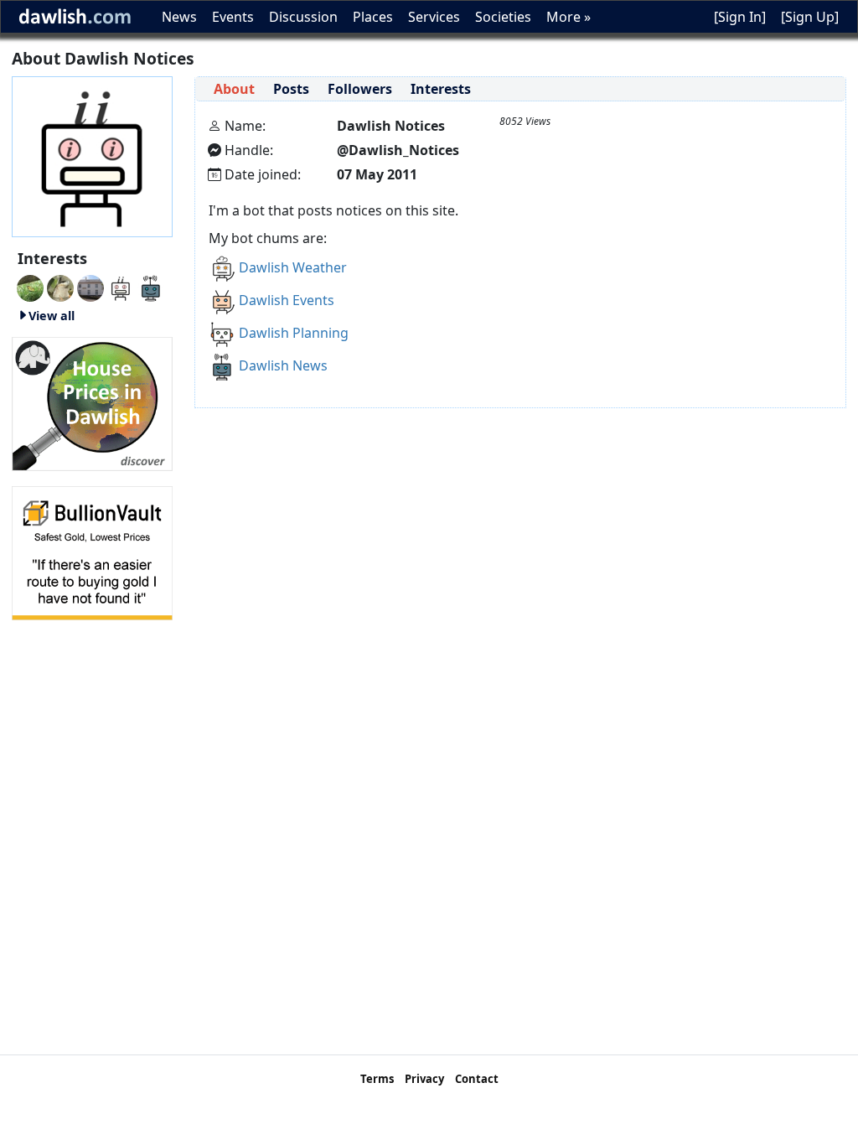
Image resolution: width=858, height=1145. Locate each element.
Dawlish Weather (293, 267)
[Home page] (92, 155)
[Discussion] (30, 286)
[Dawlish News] (150, 286)
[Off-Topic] (60, 286)
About (234, 89)
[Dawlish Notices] (120, 286)
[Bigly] (92, 402)
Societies (503, 17)
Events (233, 17)
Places (373, 17)
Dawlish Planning (294, 333)
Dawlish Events (286, 300)
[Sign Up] (810, 17)
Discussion (303, 17)
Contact (477, 1078)
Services (434, 17)
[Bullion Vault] (92, 551)
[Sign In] (740, 17)
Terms (377, 1078)
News (179, 17)
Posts (291, 89)
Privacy (424, 1078)
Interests (441, 89)
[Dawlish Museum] (90, 286)
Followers (360, 89)
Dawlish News (283, 365)
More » (568, 17)
